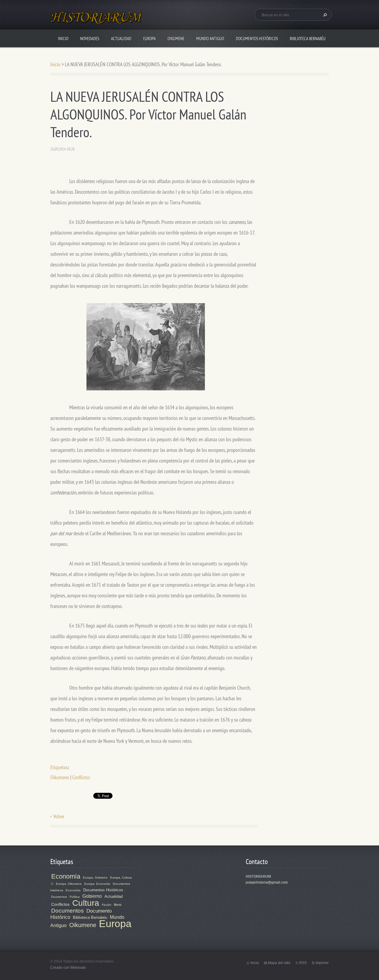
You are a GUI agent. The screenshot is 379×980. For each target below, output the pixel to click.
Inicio (63, 38)
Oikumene (176, 38)
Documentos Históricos (257, 38)
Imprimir (322, 963)
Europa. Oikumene (69, 883)
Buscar (324, 14)
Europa (149, 38)
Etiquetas (59, 767)
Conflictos (81, 777)
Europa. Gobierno (95, 877)
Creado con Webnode (68, 968)
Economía (65, 876)
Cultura (85, 903)
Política (75, 896)
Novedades (89, 38)
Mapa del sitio (279, 963)
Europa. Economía (97, 883)
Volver (59, 816)
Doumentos (59, 896)
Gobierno (92, 896)
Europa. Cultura (121, 877)
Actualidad (121, 38)
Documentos (67, 911)
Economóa (73, 890)
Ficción (106, 904)
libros (118, 904)
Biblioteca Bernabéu (308, 38)
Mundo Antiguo (210, 38)
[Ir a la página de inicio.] (96, 21)
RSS (303, 963)
